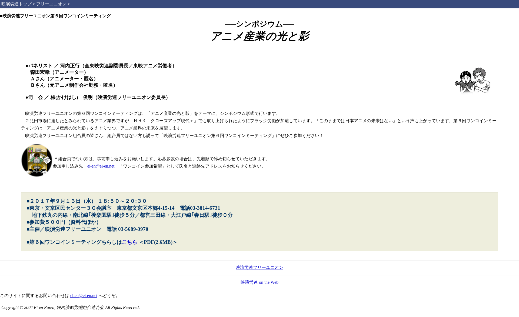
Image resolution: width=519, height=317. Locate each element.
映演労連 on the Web (259, 282)
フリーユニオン (51, 4)
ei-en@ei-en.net (100, 166)
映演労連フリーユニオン (259, 267)
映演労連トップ (16, 4)
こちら (129, 242)
